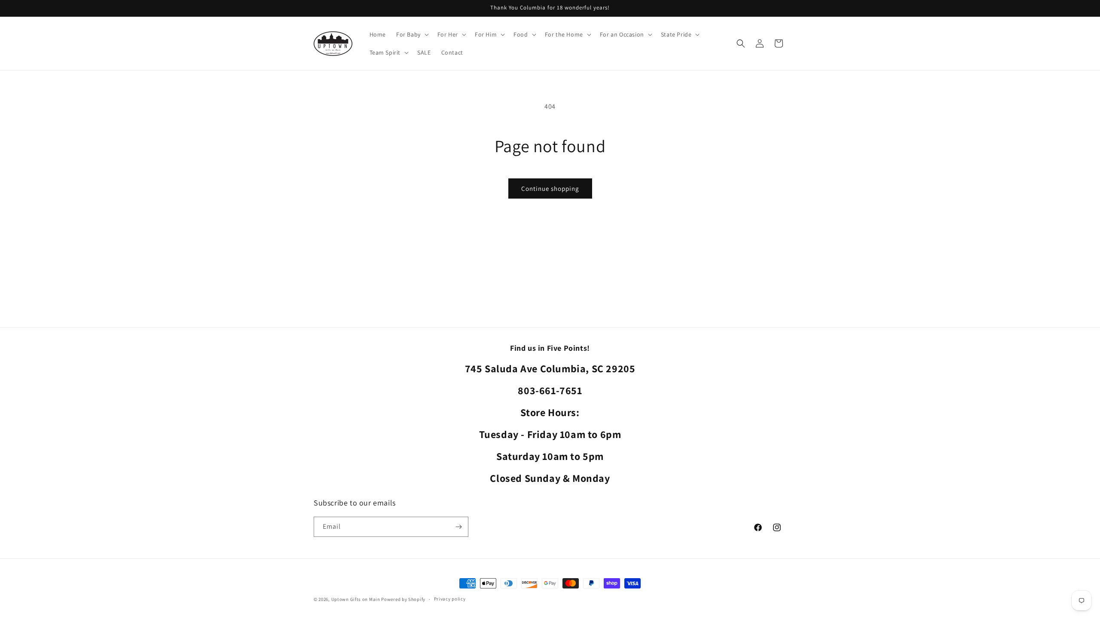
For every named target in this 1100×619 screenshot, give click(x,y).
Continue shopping (550, 188)
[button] (411, 34)
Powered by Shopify (403, 599)
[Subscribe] (458, 527)
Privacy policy (450, 599)
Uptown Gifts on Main (355, 599)
